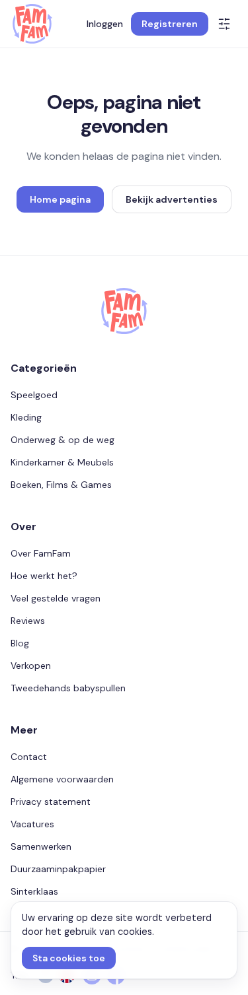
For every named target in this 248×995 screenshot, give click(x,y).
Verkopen (31, 665)
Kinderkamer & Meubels (62, 462)
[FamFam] (32, 24)
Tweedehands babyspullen (68, 688)
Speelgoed (34, 395)
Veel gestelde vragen (56, 598)
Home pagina (60, 199)
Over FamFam (41, 553)
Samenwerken (41, 846)
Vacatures (32, 824)
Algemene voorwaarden (62, 779)
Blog (20, 643)
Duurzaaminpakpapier (58, 869)
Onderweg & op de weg (62, 440)
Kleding (26, 417)
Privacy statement (51, 801)
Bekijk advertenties (172, 199)
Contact (29, 757)
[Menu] (224, 24)
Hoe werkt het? (44, 576)
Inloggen (105, 24)
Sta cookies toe (68, 958)
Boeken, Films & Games (61, 485)
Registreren (170, 24)
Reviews (28, 621)
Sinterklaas (34, 891)
